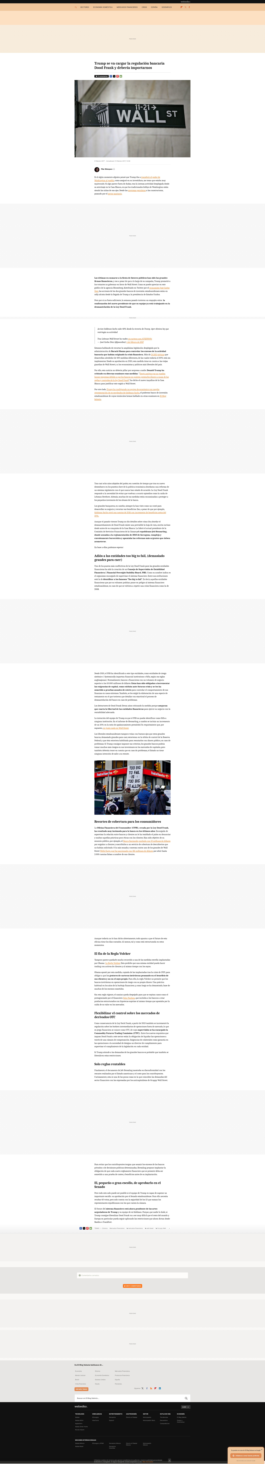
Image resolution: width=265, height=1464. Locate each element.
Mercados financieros (127, 7)
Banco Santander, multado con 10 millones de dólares (146, 841)
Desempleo (167, 7)
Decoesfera (163, 1420)
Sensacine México (115, 1443)
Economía (78, 1371)
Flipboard (181, 7)
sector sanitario (115, 193)
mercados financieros (135, 1228)
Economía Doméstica (102, 1375)
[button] (107, 169)
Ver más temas (81, 1389)
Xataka (77, 1417)
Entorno (105, 1228)
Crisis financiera (80, 1384)
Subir (184, 1407)
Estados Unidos (100, 1379)
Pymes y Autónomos (180, 1421)
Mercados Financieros (117, 1228)
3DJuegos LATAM (98, 1443)
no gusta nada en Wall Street (116, 728)
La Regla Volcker (112, 963)
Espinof (111, 1420)
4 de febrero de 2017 (135, 342)
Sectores (84, 7)
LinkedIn (159, 1388)
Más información (148, 1462)
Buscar (186, 1398)
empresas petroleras (137, 190)
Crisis (144, 7)
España (154, 7)
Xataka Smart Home (81, 1426)
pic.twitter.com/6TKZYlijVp (140, 339)
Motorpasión (147, 1417)
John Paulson (129, 998)
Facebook (189, 7)
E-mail (121, 76)
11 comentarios (103, 76)
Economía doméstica (103, 7)
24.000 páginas (157, 354)
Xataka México (79, 1443)
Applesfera (78, 1423)
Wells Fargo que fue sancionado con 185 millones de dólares (126, 851)
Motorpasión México (147, 1444)
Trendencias (164, 1417)
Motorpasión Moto (149, 1420)
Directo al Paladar (131, 1417)
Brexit (77, 1379)
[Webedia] (185, 1)
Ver (133, 1286)
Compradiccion (165, 1423)
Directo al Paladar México (131, 1444)
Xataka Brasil (79, 1446)
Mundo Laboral (80, 1375)
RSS (151, 1388)
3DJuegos (95, 1417)
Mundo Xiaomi (79, 1430)
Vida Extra (95, 1420)
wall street (149, 1228)
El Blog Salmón (181, 1417)
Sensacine (112, 1417)
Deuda (97, 1384)
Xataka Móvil (79, 1420)
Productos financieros (122, 1375)
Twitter (185, 7)
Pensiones (118, 1384)
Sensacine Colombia (112, 1447)
